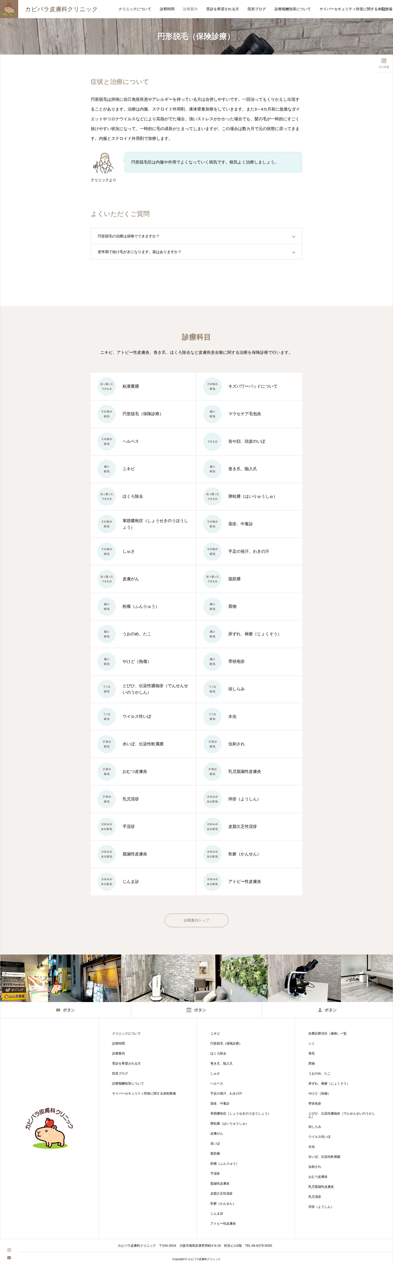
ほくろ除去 (218, 1053)
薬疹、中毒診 (219, 1103)
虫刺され (314, 1166)
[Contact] (9, 1257)
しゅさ (215, 1073)
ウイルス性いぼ (319, 1136)
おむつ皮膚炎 (318, 1176)
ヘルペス (216, 1083)
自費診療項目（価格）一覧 (327, 1033)
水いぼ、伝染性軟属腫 (324, 1156)
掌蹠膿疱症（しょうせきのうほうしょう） (240, 1113)
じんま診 (216, 1213)
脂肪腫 (215, 1153)
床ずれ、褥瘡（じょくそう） (329, 1083)
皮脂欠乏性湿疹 (221, 1193)
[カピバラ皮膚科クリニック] (49, 1128)
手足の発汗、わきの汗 (226, 1093)
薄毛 (311, 1053)
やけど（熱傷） (319, 1093)
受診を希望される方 (222, 9)
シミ (311, 1043)
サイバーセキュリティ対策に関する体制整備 (144, 1093)
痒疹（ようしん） (321, 1206)
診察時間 (167, 9)
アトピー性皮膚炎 (223, 1223)
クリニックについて (134, 9)
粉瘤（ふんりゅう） (224, 1163)
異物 (311, 1063)
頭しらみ (314, 1126)
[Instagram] (9, 1249)
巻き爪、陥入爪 (221, 1063)
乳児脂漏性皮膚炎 (321, 1186)
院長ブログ (257, 9)
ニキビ (215, 1033)
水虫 (311, 1146)
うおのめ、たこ (319, 1073)
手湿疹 (215, 1173)
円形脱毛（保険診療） (226, 1043)
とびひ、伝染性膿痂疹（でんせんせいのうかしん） (341, 1115)
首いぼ (215, 1143)
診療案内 (190, 9)
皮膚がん (216, 1133)
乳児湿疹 (314, 1196)
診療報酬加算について (293, 9)
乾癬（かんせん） (223, 1203)
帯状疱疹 (314, 1103)
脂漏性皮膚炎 (219, 1183)
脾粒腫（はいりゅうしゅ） (229, 1123)
